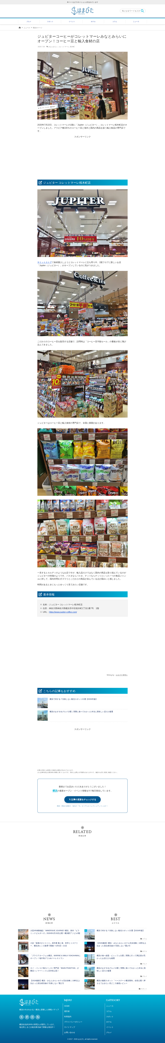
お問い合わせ (69, 1032)
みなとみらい (53, 47)
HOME (67, 1006)
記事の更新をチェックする (83, 799)
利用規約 (67, 1017)
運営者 (67, 1011)
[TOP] (19, 27)
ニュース (136, 21)
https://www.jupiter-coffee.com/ (63, 612)
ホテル (93, 21)
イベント (72, 21)
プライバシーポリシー (73, 1022)
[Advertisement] (82, 156)
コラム (114, 21)
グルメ (29, 21)
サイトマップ (69, 1027)
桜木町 (72, 47)
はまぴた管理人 (122, 675)
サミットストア (44, 262)
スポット (50, 21)
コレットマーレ (63, 47)
